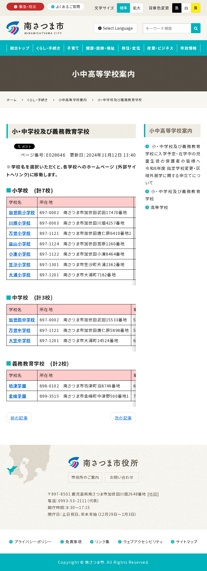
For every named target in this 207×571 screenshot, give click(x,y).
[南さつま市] (35, 28)
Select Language (118, 28)
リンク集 (102, 541)
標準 (123, 8)
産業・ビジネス (160, 48)
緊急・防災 (28, 6)
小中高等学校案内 (171, 130)
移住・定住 (131, 48)
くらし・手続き (48, 48)
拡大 (136, 8)
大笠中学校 (20, 340)
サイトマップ (187, 541)
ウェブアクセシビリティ (143, 541)
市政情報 (188, 48)
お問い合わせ (121, 477)
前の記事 (19, 418)
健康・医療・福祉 (100, 48)
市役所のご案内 (85, 477)
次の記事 (123, 418)
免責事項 (73, 541)
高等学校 (159, 207)
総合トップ (19, 48)
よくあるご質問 (68, 6)
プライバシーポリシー (33, 541)
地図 (153, 494)
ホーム (11, 99)
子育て (73, 48)
